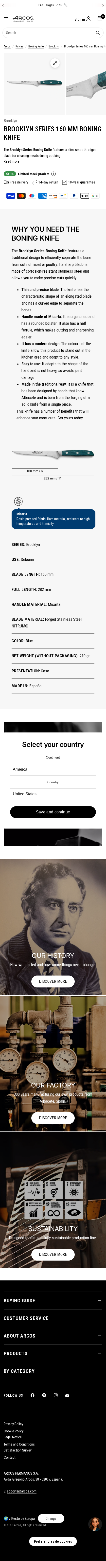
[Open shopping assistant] (95, 1524)
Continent (53, 757)
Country (53, 782)
